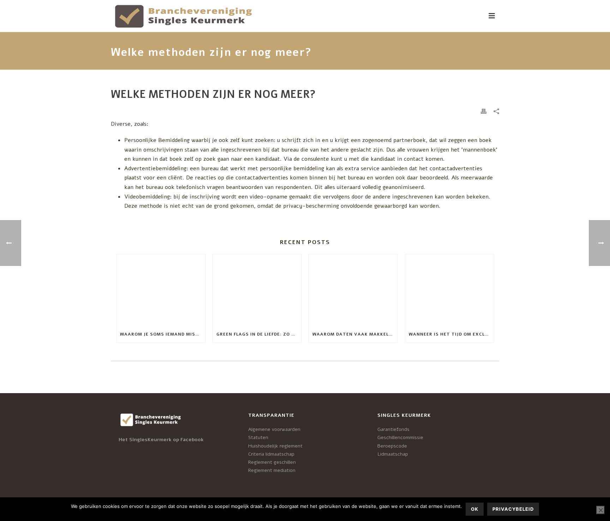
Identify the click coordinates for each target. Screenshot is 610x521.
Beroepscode (392, 446)
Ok (474, 509)
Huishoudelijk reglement (275, 446)
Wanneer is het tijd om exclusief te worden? (451, 334)
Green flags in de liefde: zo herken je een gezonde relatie (258, 334)
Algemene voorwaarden (274, 429)
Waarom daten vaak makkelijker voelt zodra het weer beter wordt (354, 334)
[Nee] (600, 510)
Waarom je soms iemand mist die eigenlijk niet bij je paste (162, 334)
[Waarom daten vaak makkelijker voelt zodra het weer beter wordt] (353, 289)
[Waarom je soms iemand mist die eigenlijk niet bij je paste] (160, 289)
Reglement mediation (271, 470)
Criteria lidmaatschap (271, 454)
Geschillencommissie (400, 437)
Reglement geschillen (272, 462)
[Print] (483, 111)
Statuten (258, 437)
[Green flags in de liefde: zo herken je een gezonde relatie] (257, 289)
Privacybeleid (513, 509)
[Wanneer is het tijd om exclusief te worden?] (449, 289)
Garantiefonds (393, 429)
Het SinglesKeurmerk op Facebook (161, 439)
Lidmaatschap (392, 454)
